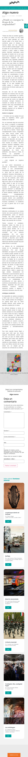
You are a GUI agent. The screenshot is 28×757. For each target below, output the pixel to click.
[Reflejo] (14, 539)
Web (5, 442)
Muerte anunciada (11, 599)
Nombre (6, 430)
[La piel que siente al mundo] (14, 496)
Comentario (7, 411)
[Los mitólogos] (14, 710)
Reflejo (7, 556)
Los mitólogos (10, 727)
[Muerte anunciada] (14, 582)
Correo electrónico (9, 436)
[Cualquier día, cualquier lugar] (14, 667)
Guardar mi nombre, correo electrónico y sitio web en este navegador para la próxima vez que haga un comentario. (14, 451)
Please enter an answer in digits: (13, 456)
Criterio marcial (10, 642)
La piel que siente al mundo (12, 513)
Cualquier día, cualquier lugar (13, 685)
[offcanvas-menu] (25, 24)
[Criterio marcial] (14, 625)
